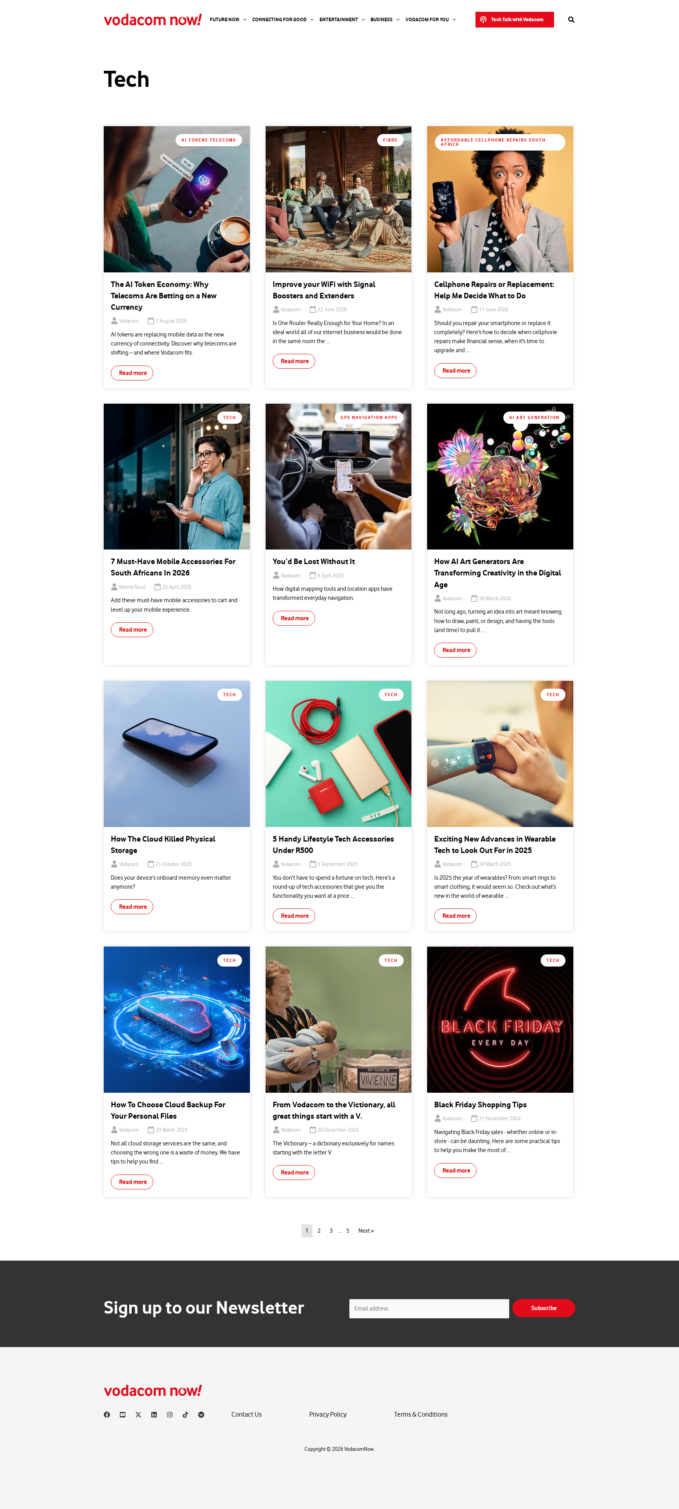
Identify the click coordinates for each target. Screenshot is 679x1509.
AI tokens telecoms (209, 140)
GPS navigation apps (369, 417)
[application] (242, 19)
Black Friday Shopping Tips (480, 1104)
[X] (138, 1415)
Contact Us (246, 1414)
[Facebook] (107, 1415)
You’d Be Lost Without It (314, 561)
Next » (366, 1231)
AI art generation (534, 417)
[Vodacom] (201, 1415)
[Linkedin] (154, 1415)
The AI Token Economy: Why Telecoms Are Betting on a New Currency (164, 296)
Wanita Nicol (132, 587)
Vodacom (129, 321)
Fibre (390, 140)
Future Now (224, 19)
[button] (514, 20)
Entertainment (338, 19)
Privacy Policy (328, 1414)
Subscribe (544, 1308)
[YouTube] (122, 1415)
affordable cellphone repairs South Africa (493, 142)
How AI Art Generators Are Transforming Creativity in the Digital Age (497, 573)
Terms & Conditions (421, 1414)
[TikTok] (185, 1415)
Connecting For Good (279, 19)
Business (382, 19)
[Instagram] (170, 1415)
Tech (229, 417)
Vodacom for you (427, 19)
